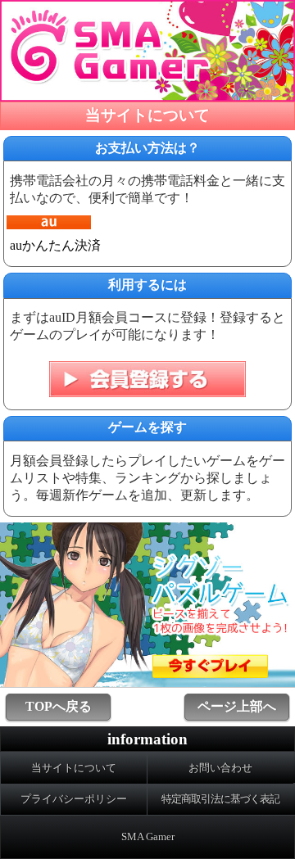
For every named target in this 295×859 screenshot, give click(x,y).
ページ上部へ (236, 706)
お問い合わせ (220, 768)
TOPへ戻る (58, 706)
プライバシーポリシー (73, 799)
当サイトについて (73, 768)
